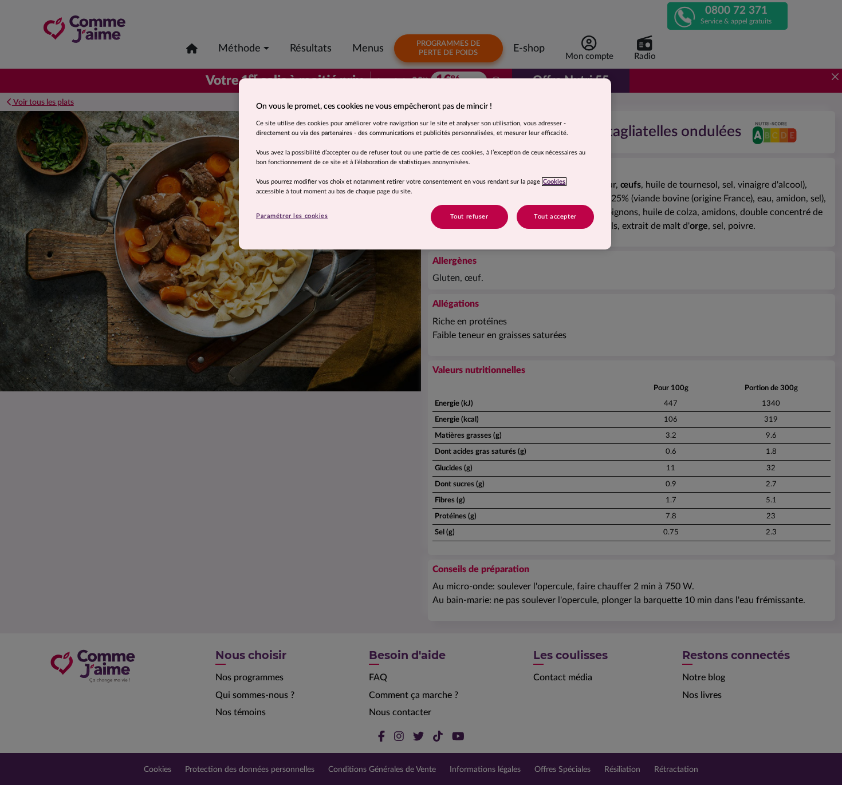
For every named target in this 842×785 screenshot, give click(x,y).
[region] (425, 163)
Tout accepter (555, 216)
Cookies (554, 182)
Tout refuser (469, 216)
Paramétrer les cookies (292, 216)
